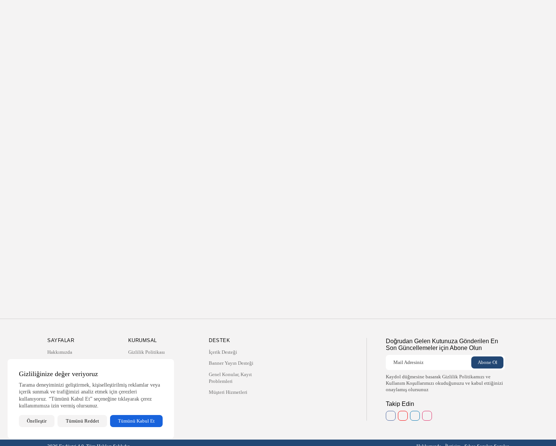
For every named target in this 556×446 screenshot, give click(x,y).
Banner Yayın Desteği (231, 363)
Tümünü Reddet (82, 421)
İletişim (325, 13)
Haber (281, 13)
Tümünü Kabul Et (136, 421)
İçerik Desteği (223, 352)
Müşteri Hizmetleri (228, 392)
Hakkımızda (236, 13)
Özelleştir (37, 421)
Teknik (262, 13)
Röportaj (302, 13)
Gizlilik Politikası (146, 352)
